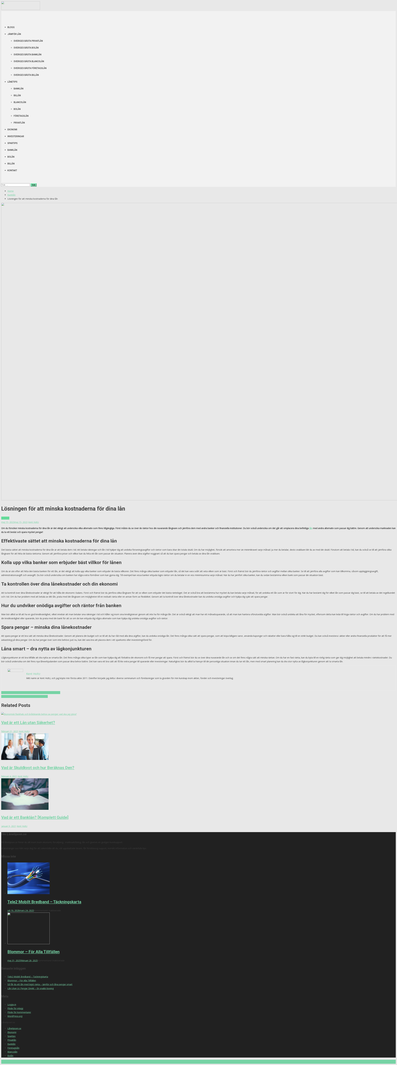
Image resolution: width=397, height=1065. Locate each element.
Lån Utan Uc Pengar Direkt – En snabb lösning (30, 988)
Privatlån (19, 122)
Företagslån (21, 116)
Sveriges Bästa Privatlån (28, 41)
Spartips (12, 143)
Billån (17, 95)
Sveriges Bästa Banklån (27, 54)
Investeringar (15, 136)
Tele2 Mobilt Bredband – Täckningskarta (44, 902)
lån (310, 528)
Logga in (11, 1004)
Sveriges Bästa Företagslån (30, 68)
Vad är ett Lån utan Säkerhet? (28, 722)
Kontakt (12, 170)
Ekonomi (12, 129)
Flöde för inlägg (15, 1008)
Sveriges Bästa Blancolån (29, 61)
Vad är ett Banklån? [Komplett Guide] (34, 817)
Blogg (11, 27)
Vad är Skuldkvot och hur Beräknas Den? (37, 767)
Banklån (18, 88)
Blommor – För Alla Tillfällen (33, 951)
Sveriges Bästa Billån (26, 75)
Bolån (17, 109)
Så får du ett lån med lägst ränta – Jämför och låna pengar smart (39, 984)
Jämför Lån (14, 34)
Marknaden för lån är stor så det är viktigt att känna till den (30, 692)
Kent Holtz (33, 522)
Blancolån (20, 102)
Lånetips (12, 82)
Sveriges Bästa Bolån (26, 47)
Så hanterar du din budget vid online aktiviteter (24, 696)
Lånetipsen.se (14, 1028)
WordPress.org (14, 1016)
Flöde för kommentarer (19, 1012)
